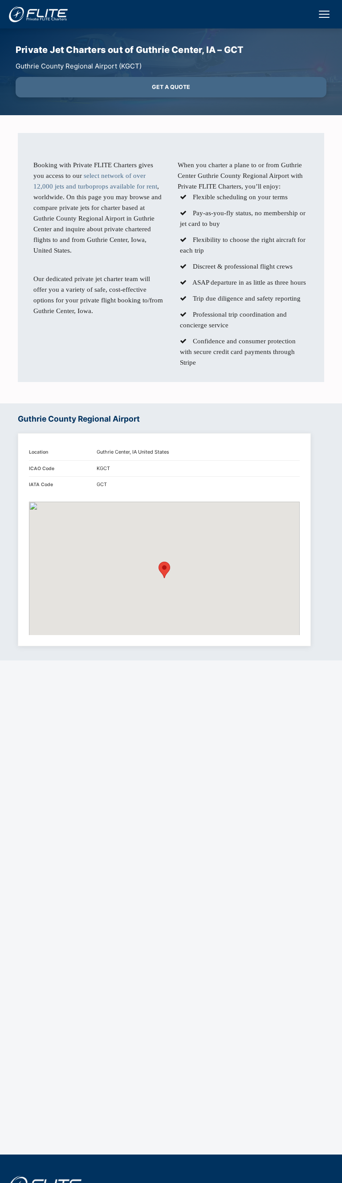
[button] (164, 570)
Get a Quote (171, 87)
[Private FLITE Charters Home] (38, 14)
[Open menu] (324, 14)
